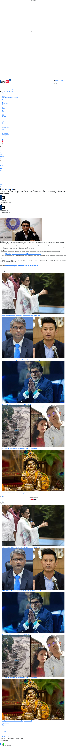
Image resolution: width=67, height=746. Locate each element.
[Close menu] (0, 146)
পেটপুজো (11, 97)
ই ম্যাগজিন (3, 121)
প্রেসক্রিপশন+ (14, 89)
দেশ (8, 89)
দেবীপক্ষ (3, 132)
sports (3, 724)
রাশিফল (31, 89)
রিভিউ (6, 112)
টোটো (14, 97)
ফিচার (2, 130)
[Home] (5, 81)
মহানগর (4, 89)
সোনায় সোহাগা (4, 135)
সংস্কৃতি (8, 112)
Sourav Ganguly (8, 495)
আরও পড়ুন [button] (1, 501)
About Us (3, 729)
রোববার (3, 129)
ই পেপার (3, 120)
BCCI (1, 495)
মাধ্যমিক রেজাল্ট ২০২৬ (5, 133)
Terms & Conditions (5, 736)
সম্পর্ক (7, 97)
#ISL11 (3, 93)
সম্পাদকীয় (3, 126)
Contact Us (4, 731)
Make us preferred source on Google (7, 217)
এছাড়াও (1, 186)
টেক (12, 97)
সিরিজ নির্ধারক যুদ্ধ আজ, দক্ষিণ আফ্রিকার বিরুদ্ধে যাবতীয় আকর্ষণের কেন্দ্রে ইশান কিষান (23, 254)
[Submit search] (60, 86)
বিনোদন (20, 89)
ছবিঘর (29, 89)
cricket (3, 725)
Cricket (3, 495)
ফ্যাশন (9, 97)
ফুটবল (4, 103)
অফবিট (3, 105)
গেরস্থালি (16, 97)
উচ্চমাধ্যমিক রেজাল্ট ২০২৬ (5, 134)
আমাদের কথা (3, 127)
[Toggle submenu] (0, 160)
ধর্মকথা (2, 107)
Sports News (14, 495)
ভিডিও (2, 125)
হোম (2, 92)
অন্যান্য (7, 103)
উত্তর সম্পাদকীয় (7, 127)
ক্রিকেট (3, 103)
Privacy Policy (4, 734)
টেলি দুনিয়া (10, 112)
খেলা (17, 89)
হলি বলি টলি (3, 112)
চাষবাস (2, 117)
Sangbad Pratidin (5, 723)
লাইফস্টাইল (24, 89)
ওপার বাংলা (3, 108)
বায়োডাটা (3, 115)
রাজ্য (6, 89)
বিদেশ (10, 89)
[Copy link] (1, 204)
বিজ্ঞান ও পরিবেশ (4, 116)
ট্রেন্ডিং (2, 122)
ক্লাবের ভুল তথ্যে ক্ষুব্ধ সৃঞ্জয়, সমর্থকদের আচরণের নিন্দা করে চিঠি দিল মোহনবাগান (21, 266)
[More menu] (66, 89)
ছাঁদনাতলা (3, 137)
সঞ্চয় (33, 89)
